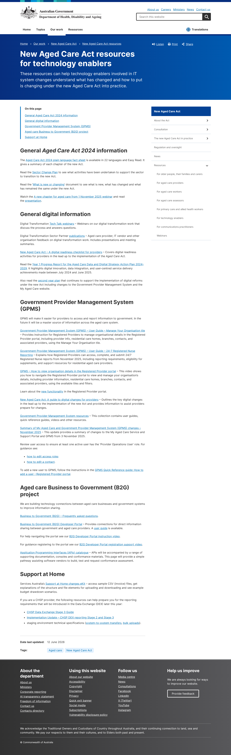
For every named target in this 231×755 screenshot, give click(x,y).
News (190, 9)
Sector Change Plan (45, 172)
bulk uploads (131, 623)
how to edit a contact (41, 462)
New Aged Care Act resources (101, 43)
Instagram (124, 710)
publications (77, 236)
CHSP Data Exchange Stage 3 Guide (50, 612)
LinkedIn (123, 695)
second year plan (49, 280)
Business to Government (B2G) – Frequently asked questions (59, 516)
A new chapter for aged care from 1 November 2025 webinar (73, 196)
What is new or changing (48, 184)
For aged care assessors (170, 200)
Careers (166, 9)
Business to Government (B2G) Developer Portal (51, 524)
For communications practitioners (175, 226)
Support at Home (36, 137)
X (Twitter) (125, 700)
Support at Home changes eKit (65, 583)
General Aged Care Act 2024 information (51, 115)
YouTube (123, 705)
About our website (81, 677)
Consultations (127, 686)
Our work (56, 29)
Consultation (161, 129)
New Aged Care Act (64, 43)
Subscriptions (78, 710)
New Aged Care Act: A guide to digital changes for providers (59, 399)
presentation (33, 200)
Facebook (124, 691)
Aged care (55, 650)
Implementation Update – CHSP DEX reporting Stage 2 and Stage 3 (70, 617)
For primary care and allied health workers (180, 209)
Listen (160, 44)
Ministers (179, 9)
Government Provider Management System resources (54, 416)
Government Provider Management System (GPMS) (58, 126)
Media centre (126, 677)
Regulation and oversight (168, 147)
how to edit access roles (42, 456)
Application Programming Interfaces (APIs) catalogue (54, 552)
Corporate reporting (33, 691)
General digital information (42, 120)
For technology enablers (170, 218)
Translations (200, 29)
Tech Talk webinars (62, 223)
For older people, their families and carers (179, 174)
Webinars (162, 235)
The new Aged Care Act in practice (173, 138)
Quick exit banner (80, 700)
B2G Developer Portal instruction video (94, 536)
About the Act (161, 120)
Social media (77, 705)
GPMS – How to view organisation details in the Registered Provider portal (68, 371)
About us (153, 9)
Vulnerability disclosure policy (88, 714)
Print (175, 44)
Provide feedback (183, 693)
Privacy (74, 695)
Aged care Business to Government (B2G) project (56, 131)
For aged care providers (170, 182)
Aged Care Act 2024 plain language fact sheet (55, 160)
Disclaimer (76, 691)
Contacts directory (32, 710)
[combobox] (169, 17)
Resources (75, 29)
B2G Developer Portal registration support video (110, 544)
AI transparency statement (37, 696)
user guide (100, 528)
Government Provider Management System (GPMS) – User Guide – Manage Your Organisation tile (82, 330)
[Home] (60, 12)
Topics (40, 29)
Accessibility (77, 681)
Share (189, 44)
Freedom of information (35, 701)
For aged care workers (169, 191)
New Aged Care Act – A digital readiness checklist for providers (61, 252)
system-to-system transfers (103, 623)
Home (27, 29)
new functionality (52, 391)
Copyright (75, 686)
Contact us (203, 9)
